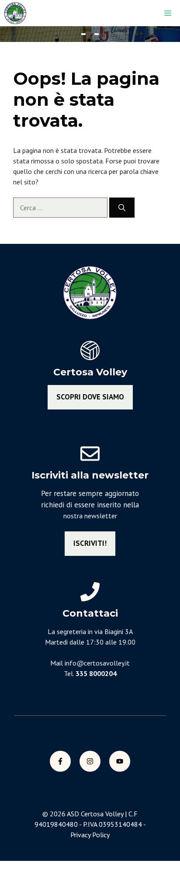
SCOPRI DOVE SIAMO (90, 397)
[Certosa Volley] (15, 13)
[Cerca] (122, 208)
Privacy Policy (90, 834)
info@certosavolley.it (97, 663)
